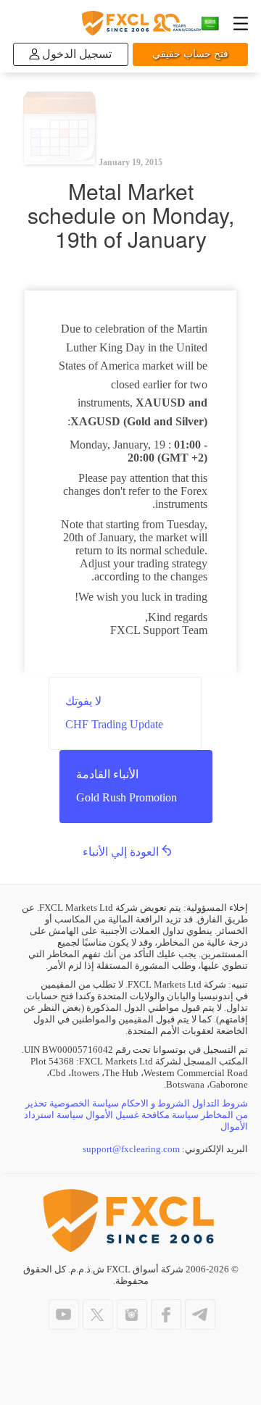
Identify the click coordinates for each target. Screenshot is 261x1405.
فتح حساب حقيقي (190, 54)
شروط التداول (220, 1103)
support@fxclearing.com (131, 1148)
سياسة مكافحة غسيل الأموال (142, 1114)
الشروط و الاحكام (155, 1103)
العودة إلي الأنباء (121, 852)
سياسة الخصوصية (84, 1103)
